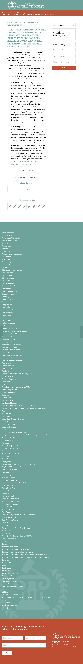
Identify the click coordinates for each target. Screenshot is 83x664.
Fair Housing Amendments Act (14, 360)
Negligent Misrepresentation (13, 467)
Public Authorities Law (10, 501)
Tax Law (5, 544)
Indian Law (6, 398)
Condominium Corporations (13, 286)
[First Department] (63, 31)
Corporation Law (8, 310)
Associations (7, 257)
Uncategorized (8, 579)
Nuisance (5, 472)
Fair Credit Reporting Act (12, 355)
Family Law (6, 371)
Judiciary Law (7, 414)
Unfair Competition (9, 584)
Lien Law (5, 430)
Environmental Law (10, 347)
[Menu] (73, 5)
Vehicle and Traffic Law (11, 594)
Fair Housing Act (8, 358)
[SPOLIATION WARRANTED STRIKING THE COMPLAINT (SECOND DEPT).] (19, 206)
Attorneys (6, 259)
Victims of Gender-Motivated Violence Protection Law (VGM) (26, 597)
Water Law (6, 603)
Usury (4, 589)
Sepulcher (6, 533)
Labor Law (6, 416)
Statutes (5, 541)
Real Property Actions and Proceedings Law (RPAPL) (22, 515)
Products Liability (9, 496)
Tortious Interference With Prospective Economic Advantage (26, 557)
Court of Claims (8, 318)
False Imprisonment (10, 368)
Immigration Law (8, 392)
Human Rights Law (9, 390)
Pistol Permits (7, 485)
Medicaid (5, 443)
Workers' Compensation (11, 605)
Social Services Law (9, 539)
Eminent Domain (8, 339)
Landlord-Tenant (8, 424)
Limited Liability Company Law (14, 432)
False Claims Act (8, 366)
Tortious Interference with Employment (17, 552)
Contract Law (7, 299)
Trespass (5, 571)
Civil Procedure (17, 22)
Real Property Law (9, 517)
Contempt (6, 297)
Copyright (6, 307)
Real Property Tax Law (11, 520)
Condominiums (8, 289)
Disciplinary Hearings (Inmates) (14, 331)
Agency (5, 243)
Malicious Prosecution (10, 438)
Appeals (5, 249)
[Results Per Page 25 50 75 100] (63, 45)
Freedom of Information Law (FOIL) (16, 387)
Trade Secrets (7, 565)
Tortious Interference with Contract (16, 549)
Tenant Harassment (10, 547)
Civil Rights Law (8, 283)
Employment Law (9, 342)
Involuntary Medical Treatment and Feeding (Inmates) (23, 408)
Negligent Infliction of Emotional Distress (18, 464)
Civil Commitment (9, 273)
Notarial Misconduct (10, 469)
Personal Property (9, 477)
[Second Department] (63, 33)
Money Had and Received (12, 454)
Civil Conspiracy (8, 275)
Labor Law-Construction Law (13, 419)
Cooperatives (7, 305)
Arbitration (6, 251)
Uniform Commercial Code (12, 587)
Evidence (33, 22)
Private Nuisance (8, 491)
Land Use (5, 422)
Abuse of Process (8, 233)
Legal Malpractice (9, 427)
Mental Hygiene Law (10, 448)
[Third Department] (63, 35)
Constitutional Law (9, 291)
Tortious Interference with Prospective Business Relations (24, 555)
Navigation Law (8, 459)
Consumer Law (8, 294)
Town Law (6, 560)
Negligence (14, 25)
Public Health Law (9, 507)
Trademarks (6, 568)
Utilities (5, 592)
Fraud (4, 384)
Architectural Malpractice (12, 254)
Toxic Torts (6, 563)
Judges (4, 411)
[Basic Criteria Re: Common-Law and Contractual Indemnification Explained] (24, 206)
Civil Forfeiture (8, 278)
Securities (6, 531)
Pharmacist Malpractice (11, 480)
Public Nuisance (8, 509)
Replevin (5, 525)
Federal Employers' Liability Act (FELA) (17, 374)
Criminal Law (7, 320)
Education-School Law (10, 334)
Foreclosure (6, 382)
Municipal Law (7, 456)
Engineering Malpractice (12, 344)
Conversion (6, 302)
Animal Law (6, 246)
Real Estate (6, 512)
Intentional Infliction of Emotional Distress (19, 406)
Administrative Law (9, 241)
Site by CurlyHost (59, 647)
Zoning (5, 608)
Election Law (7, 336)
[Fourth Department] (63, 38)
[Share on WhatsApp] (27, 189)
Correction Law (8, 313)
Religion (5, 523)
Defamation (6, 326)
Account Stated (8, 235)
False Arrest (6, 363)
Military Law (7, 451)
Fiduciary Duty (7, 376)
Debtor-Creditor (8, 323)
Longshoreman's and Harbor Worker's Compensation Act (24, 435)
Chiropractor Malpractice (12, 270)
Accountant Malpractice (11, 238)
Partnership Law (8, 475)
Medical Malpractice (10, 445)
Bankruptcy (6, 265)
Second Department (29, 178)
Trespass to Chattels (10, 573)
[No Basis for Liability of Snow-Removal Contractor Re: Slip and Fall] (29, 206)
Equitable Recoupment (11, 350)
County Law (6, 315)
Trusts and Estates (9, 576)
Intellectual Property (10, 403)
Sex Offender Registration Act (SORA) (17, 536)
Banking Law (7, 262)
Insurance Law (8, 400)
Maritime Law (7, 440)
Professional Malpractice (11, 499)
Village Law (6, 600)
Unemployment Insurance (12, 581)
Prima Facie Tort (8, 488)
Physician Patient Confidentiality (15, 483)
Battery (5, 267)
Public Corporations (10, 504)
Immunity (6, 395)
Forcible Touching (9, 379)
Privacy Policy (72, 647)
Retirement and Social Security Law (16, 528)
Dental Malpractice (9, 328)
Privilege (5, 493)
